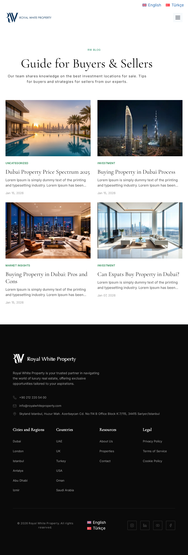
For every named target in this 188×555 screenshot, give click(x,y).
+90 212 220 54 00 (32, 397)
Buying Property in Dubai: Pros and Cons (46, 278)
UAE (59, 441)
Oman (60, 480)
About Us (106, 441)
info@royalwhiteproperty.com (40, 405)
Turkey (61, 461)
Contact (105, 461)
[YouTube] (157, 525)
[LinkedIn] (144, 525)
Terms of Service (155, 451)
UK (58, 451)
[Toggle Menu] (177, 17)
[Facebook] (170, 525)
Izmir (16, 490)
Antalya (18, 470)
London (18, 451)
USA (59, 470)
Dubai (17, 441)
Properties (107, 451)
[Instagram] (132, 525)
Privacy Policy (152, 441)
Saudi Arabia (65, 490)
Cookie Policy (152, 461)
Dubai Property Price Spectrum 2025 (48, 171)
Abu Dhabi (20, 480)
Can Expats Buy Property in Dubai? (138, 274)
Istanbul (18, 461)
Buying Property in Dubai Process (136, 171)
